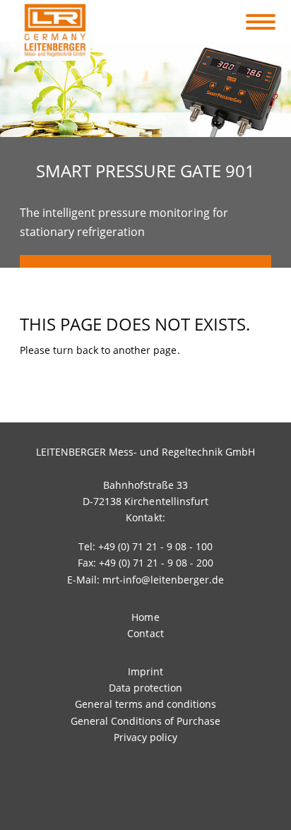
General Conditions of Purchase (145, 721)
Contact (145, 633)
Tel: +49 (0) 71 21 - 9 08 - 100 (145, 546)
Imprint (145, 671)
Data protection (145, 687)
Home (145, 617)
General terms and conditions (145, 704)
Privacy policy (145, 737)
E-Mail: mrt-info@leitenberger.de (146, 579)
